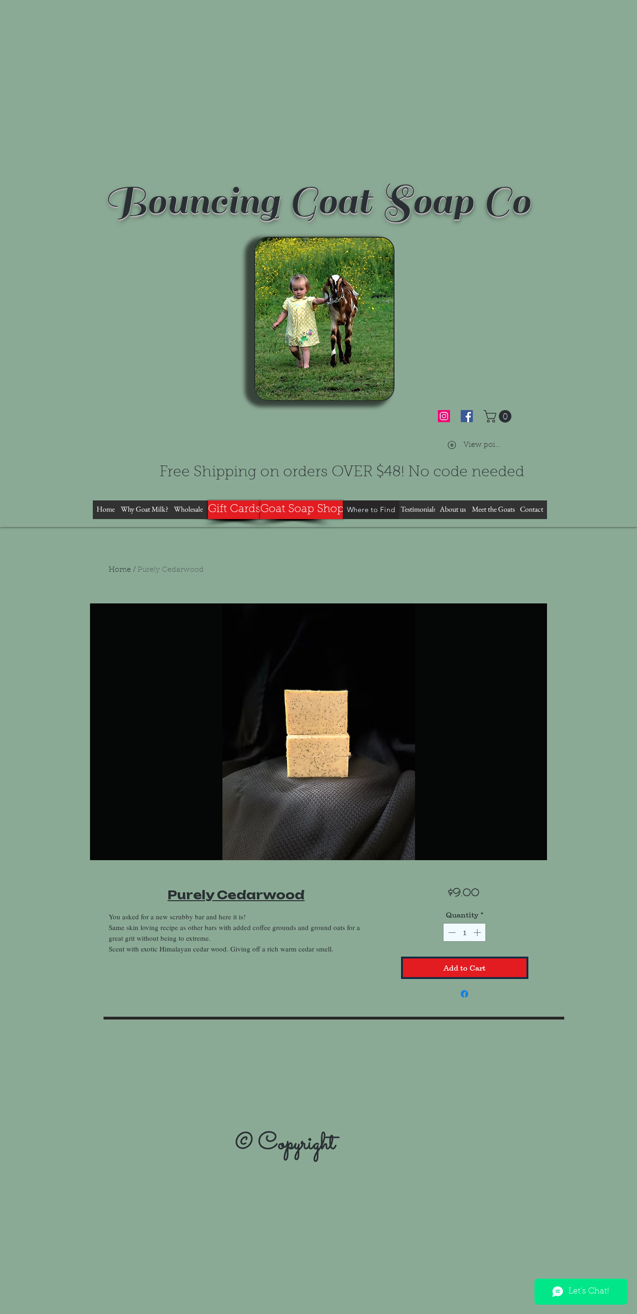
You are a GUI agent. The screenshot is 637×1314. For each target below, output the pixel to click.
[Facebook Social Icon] (467, 416)
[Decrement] (450, 932)
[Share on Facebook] (464, 993)
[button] (499, 416)
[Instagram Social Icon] (444, 416)
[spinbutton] (464, 932)
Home (120, 570)
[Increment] (478, 932)
